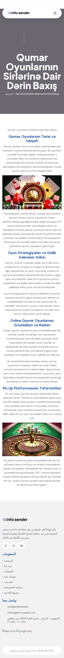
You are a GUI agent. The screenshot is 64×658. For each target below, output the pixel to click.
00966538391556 (17, 606)
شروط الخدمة (11, 592)
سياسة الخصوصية (13, 587)
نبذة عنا (8, 566)
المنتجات (8, 571)
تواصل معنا (9, 576)
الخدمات (8, 582)
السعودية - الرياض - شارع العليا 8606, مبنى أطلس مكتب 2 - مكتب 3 (33, 620)
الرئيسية (9, 93)
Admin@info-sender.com (21, 612)
